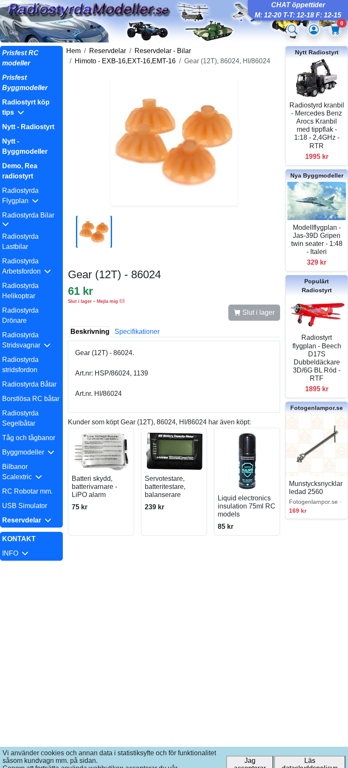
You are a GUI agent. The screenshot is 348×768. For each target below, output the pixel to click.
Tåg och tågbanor (28, 437)
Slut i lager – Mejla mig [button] (93, 301)
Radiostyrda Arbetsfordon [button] (23, 266)
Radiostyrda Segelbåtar (20, 418)
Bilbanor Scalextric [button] (18, 471)
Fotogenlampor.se (316, 407)
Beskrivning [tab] (89, 331)
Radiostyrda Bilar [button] (30, 215)
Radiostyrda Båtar (29, 384)
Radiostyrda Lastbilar (20, 241)
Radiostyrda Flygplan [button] (20, 195)
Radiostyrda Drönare (20, 315)
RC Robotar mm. (27, 491)
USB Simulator (24, 505)
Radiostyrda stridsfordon (20, 364)
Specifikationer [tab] (137, 331)
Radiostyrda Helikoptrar (20, 290)
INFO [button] (12, 553)
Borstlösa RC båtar (30, 398)
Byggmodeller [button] (25, 452)
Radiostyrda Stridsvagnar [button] (23, 340)
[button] (31, 107)
